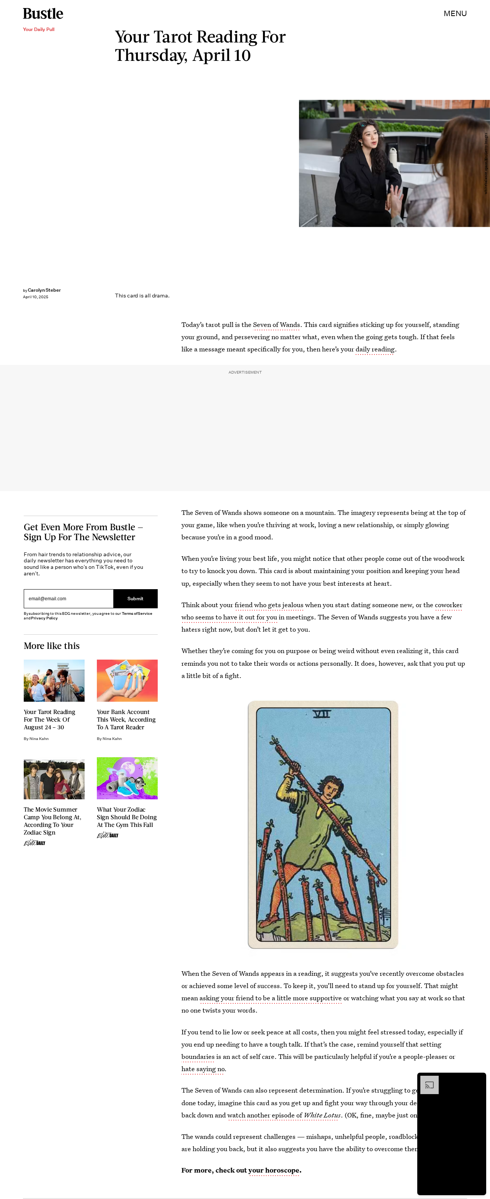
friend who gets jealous (269, 604)
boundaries (198, 1056)
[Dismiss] (478, 1079)
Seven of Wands (276, 324)
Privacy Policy (44, 618)
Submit (135, 598)
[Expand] (426, 1079)
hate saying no (202, 1068)
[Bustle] (43, 13)
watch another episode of (282, 1115)
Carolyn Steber (44, 290)
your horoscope (273, 1170)
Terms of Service (137, 613)
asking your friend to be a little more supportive (270, 997)
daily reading (375, 349)
